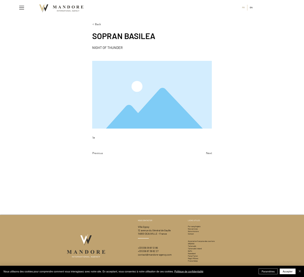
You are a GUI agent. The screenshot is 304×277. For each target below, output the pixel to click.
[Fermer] (300, 271)
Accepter (288, 271)
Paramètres (268, 271)
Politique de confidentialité (188, 271)
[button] (21, 7)
